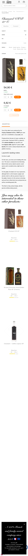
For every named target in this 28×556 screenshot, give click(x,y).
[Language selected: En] (2, 554)
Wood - (11, 47)
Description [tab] (6, 124)
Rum (14, 11)
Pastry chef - (20, 49)
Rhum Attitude (8, 2)
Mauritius (5, 26)
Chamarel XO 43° (14, 231)
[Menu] (3, 2)
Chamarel (15, 26)
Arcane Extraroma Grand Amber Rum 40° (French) (14, 288)
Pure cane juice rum (20, 11)
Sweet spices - (17, 47)
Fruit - (15, 49)
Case (25, 43)
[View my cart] (24, 2)
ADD (18, 97)
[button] (24, 59)
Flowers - (23, 47)
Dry (25, 49)
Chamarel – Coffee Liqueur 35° (14, 343)
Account (19, 2)
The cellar (10, 11)
